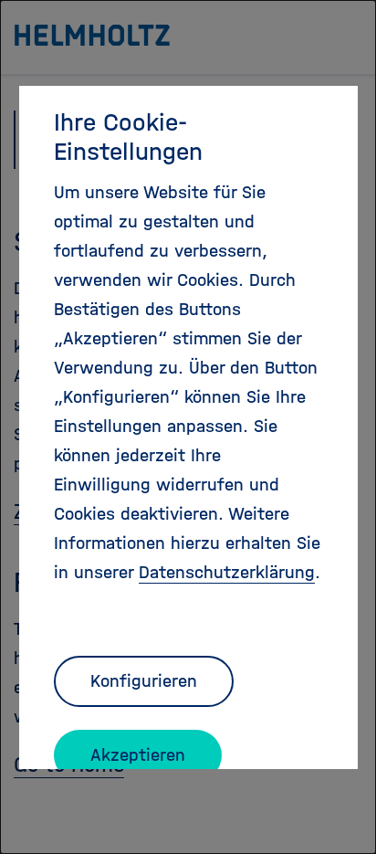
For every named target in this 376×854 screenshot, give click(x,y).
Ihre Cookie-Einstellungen (128, 137)
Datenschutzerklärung (227, 572)
